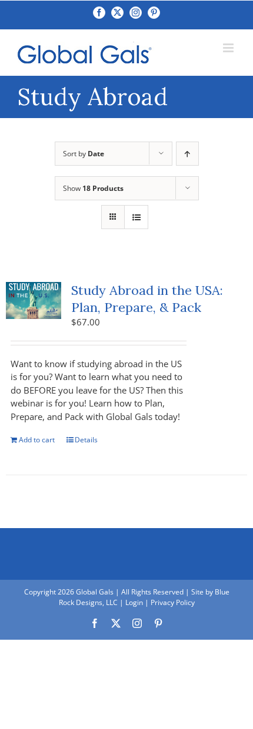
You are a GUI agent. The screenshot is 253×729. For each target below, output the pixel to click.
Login (134, 602)
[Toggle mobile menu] (229, 48)
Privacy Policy (173, 602)
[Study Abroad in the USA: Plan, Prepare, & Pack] (33, 300)
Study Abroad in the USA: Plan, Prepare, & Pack (147, 298)
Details (86, 440)
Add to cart (37, 440)
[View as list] (136, 217)
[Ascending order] (187, 154)
